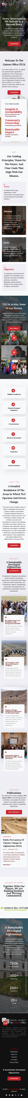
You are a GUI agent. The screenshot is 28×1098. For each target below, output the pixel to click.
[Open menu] (24, 3)
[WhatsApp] (18, 1095)
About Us (14, 1054)
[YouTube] (12, 1095)
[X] (15, 1095)
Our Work (14, 1060)
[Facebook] (6, 1095)
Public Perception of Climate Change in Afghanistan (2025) (13, 843)
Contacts (14, 1057)
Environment (7, 836)
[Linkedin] (9, 1095)
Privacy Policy (14, 1062)
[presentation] (14, 825)
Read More (7, 864)
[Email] (21, 1095)
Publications (14, 1052)
